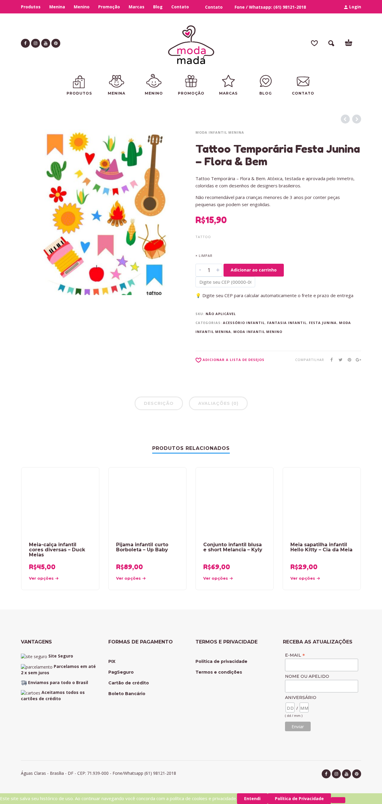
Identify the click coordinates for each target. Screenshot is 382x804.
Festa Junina (323, 322)
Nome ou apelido (307, 676)
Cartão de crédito (128, 683)
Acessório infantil (244, 322)
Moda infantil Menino (257, 331)
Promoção (109, 7)
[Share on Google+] (356, 359)
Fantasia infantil (286, 322)
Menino (82, 7)
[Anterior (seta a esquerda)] (10, 397)
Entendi (252, 798)
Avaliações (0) (218, 403)
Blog (158, 7)
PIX (111, 661)
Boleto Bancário (126, 693)
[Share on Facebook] (329, 359)
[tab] (158, 404)
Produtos (31, 7)
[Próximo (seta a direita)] (371, 397)
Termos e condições (218, 672)
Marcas (136, 7)
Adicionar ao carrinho (254, 270)
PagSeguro (121, 672)
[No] (338, 800)
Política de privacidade (221, 661)
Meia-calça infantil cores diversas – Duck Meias (57, 550)
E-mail (295, 655)
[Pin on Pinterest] (347, 359)
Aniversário (300, 697)
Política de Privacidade (299, 798)
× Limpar (203, 255)
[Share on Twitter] (338, 359)
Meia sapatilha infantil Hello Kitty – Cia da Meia (321, 547)
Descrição (159, 403)
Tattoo (203, 236)
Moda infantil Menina (219, 132)
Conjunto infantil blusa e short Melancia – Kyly (232, 547)
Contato (180, 7)
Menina (57, 7)
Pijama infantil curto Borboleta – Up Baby (142, 547)
